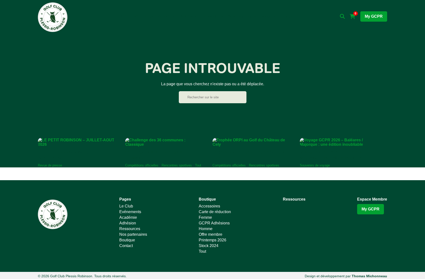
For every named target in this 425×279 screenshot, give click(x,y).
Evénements (142, 16)
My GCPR (374, 16)
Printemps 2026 (212, 240)
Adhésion (189, 16)
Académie (167, 16)
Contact (288, 16)
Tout (198, 165)
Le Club (119, 16)
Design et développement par (346, 276)
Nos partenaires (242, 16)
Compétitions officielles (141, 165)
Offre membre (210, 234)
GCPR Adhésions (214, 223)
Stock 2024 (208, 246)
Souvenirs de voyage (315, 165)
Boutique (268, 16)
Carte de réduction (215, 212)
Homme (205, 229)
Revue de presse (50, 165)
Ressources (212, 16)
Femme (205, 217)
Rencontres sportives (177, 165)
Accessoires (209, 206)
